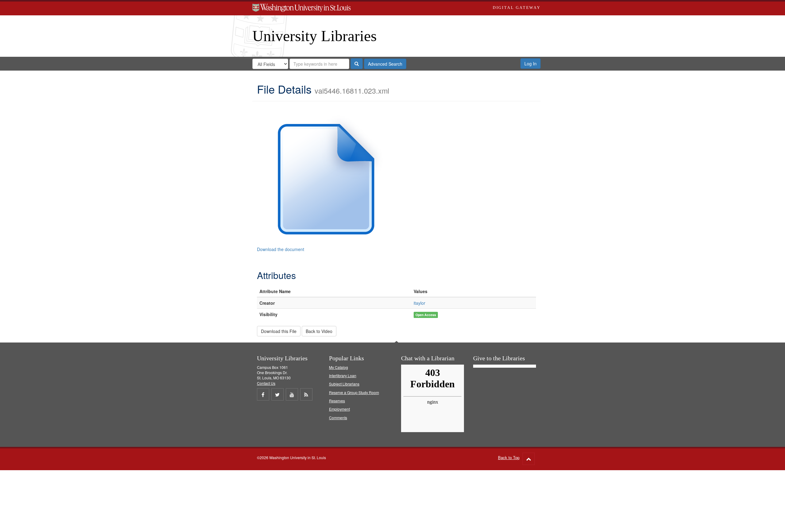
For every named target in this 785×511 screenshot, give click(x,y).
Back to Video (319, 331)
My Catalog (338, 367)
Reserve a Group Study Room (354, 392)
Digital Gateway (517, 7)
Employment (339, 409)
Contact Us (266, 383)
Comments (338, 417)
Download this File (279, 331)
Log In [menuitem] (530, 63)
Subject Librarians (344, 383)
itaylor (419, 303)
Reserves (337, 400)
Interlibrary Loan (342, 375)
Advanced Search (385, 64)
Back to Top (508, 457)
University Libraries (314, 36)
